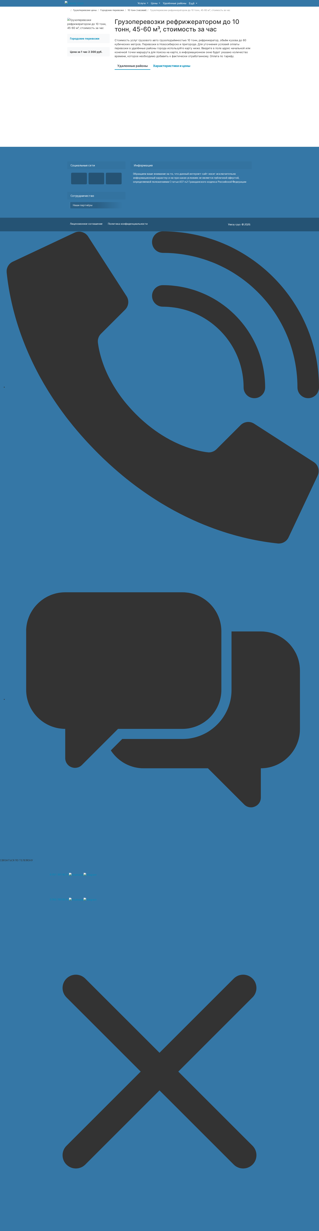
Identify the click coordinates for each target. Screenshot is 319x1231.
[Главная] (68, 10)
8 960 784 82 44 (59, 899)
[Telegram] (79, 178)
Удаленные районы (132, 66)
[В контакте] (96, 178)
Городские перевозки (84, 38)
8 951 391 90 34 (59, 874)
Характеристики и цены (171, 66)
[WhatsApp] (114, 178)
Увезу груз (234, 224)
